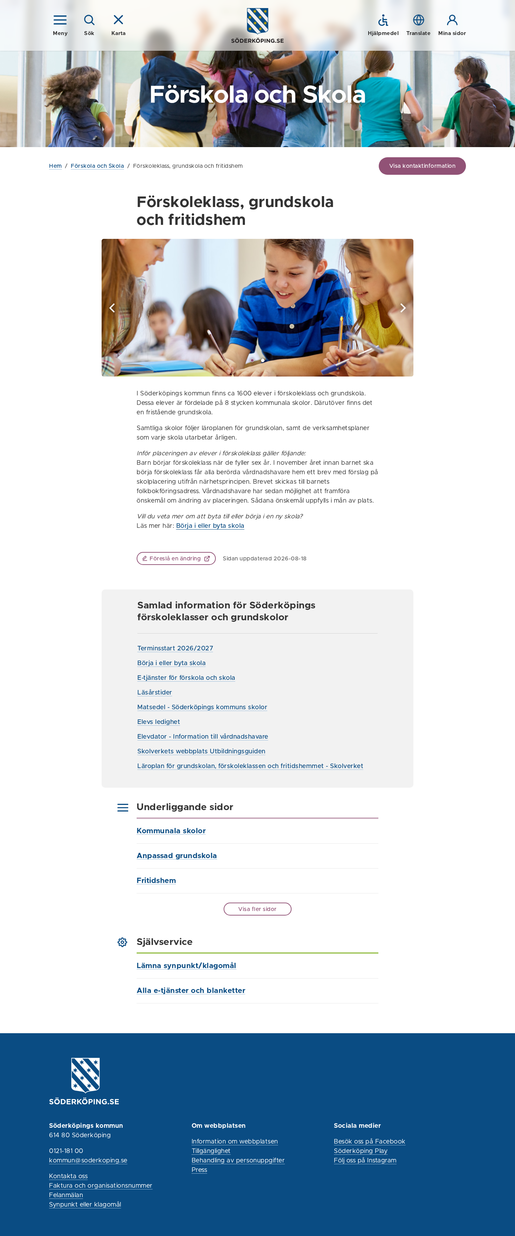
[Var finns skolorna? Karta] (257, 308)
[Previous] (113, 308)
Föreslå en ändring (175, 558)
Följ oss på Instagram (365, 1161)
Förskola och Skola (97, 166)
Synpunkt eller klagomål (85, 1205)
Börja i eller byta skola (210, 526)
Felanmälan (66, 1195)
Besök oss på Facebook (370, 1142)
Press (199, 1170)
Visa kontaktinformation (422, 166)
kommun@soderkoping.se (88, 1161)
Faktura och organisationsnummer (101, 1186)
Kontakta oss (68, 1176)
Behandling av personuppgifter (238, 1161)
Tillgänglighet (211, 1151)
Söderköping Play (360, 1151)
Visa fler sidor (257, 909)
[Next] (402, 308)
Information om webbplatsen (235, 1142)
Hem (55, 166)
